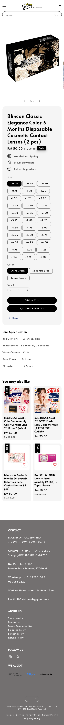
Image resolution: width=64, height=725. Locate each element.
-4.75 (29, 227)
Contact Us (14, 622)
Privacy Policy (16, 633)
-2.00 (42, 198)
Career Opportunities (20, 625)
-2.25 (14, 205)
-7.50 (14, 256)
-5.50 (29, 234)
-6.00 (14, 242)
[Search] (56, 14)
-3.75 (14, 220)
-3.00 (14, 212)
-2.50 (29, 205)
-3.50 (44, 212)
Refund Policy (16, 637)
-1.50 (14, 198)
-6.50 (44, 242)
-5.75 (44, 234)
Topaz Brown (18, 278)
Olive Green (18, 270)
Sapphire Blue (40, 270)
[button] (4, 6)
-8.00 (43, 256)
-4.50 (14, 227)
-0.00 (14, 183)
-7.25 (43, 249)
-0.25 (29, 183)
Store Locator (15, 618)
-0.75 (14, 190)
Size (9, 177)
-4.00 (29, 220)
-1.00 (28, 190)
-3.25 (29, 212)
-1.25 (43, 190)
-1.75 (28, 198)
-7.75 (28, 256)
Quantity (11, 284)
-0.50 (44, 183)
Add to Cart (32, 300)
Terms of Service (15, 714)
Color (10, 264)
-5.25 (14, 234)
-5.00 (44, 227)
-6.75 (14, 249)
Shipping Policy (17, 629)
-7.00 (28, 249)
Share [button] (15, 318)
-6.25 (29, 242)
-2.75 (44, 205)
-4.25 (44, 220)
